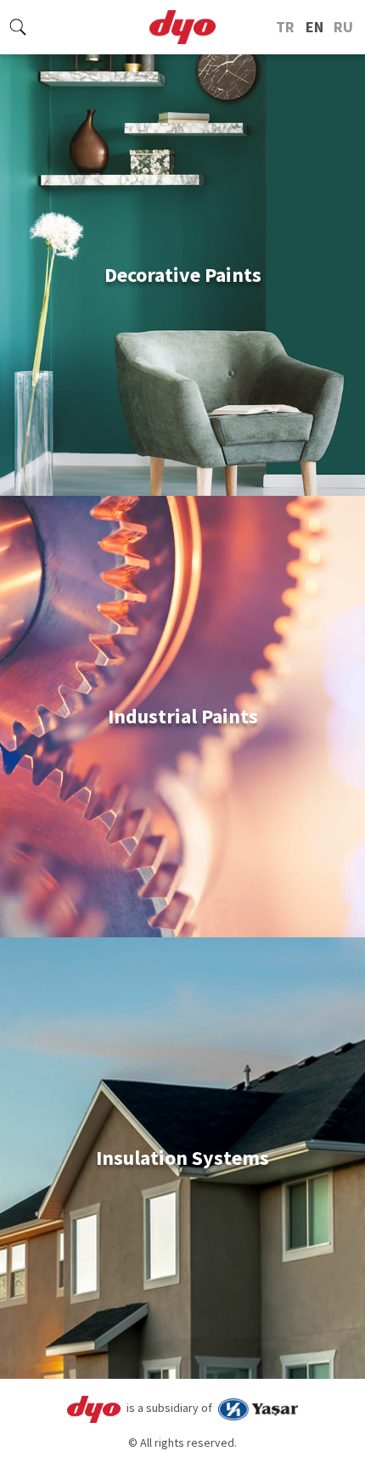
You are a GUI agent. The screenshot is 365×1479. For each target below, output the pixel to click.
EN (314, 27)
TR (285, 27)
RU (343, 27)
